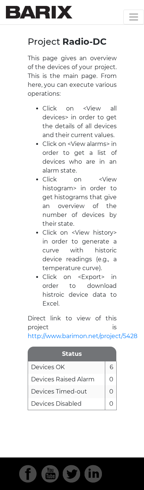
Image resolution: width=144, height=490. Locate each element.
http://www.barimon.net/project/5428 (82, 336)
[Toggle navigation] (133, 17)
